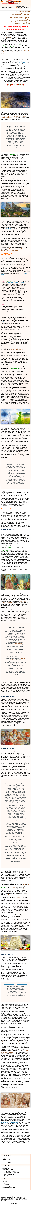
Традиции (5, 1175)
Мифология (6, 1161)
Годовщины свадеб (8, 1183)
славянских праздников (16, 282)
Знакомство (8, 1155)
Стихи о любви (7, 1162)
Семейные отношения (9, 1187)
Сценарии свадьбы (8, 1174)
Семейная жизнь (9, 1179)
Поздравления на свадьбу (10, 1172)
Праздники (5, 1184)
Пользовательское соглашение (20, 1193)
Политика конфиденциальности (6, 1193)
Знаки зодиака (6, 1159)
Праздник (8, 228)
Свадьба (7, 1165)
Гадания (5, 1158)
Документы (5, 1168)
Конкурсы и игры (7, 1169)
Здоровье (5, 1181)
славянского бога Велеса (9, 1122)
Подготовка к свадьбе (9, 1171)
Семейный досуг (7, 1186)
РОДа (3, 322)
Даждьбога (21, 62)
